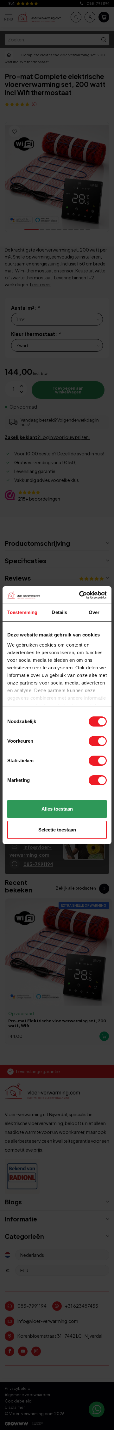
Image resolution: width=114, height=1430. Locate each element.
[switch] (98, 741)
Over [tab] (94, 612)
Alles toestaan (57, 809)
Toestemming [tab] (22, 612)
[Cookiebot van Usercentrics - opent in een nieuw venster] (80, 595)
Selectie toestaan (57, 829)
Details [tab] (59, 612)
